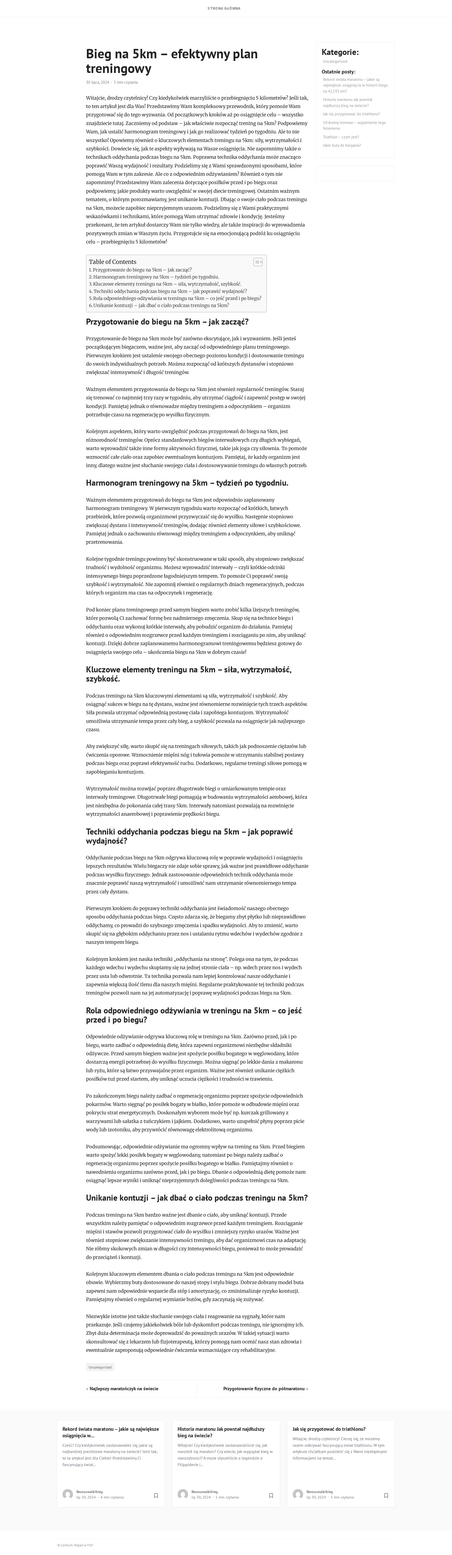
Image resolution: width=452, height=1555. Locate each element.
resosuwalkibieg (89, 1491)
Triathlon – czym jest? (341, 136)
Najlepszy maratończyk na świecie (124, 1389)
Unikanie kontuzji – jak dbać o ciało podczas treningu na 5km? (161, 305)
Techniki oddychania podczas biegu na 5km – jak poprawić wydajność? (170, 291)
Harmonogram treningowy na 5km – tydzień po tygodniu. (156, 277)
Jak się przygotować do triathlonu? (351, 113)
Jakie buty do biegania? (342, 145)
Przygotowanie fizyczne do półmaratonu (264, 1389)
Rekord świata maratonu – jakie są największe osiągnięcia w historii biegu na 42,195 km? (355, 85)
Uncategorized (100, 1367)
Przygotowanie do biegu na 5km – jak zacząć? (142, 270)
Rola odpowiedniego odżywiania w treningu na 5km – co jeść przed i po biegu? (177, 298)
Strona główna (224, 8)
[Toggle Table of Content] (255, 262)
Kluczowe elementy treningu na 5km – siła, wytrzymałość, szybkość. (167, 284)
